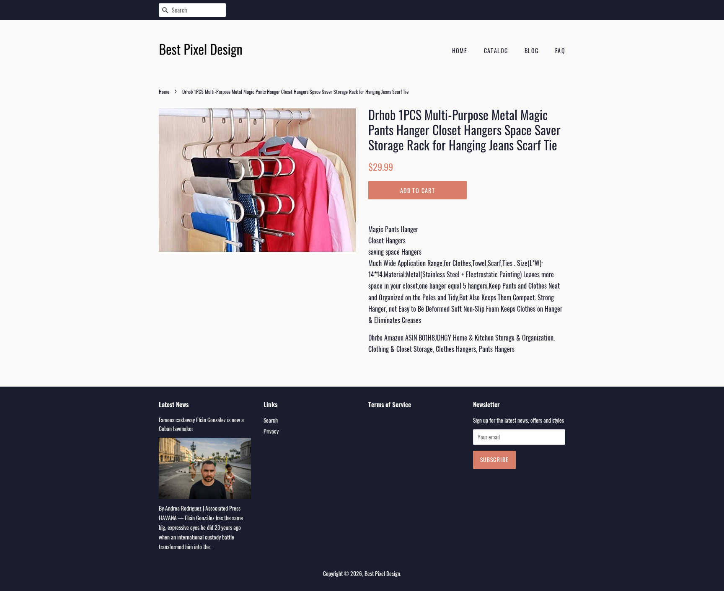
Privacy (271, 431)
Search (271, 420)
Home (460, 50)
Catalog (496, 50)
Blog (532, 50)
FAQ (560, 50)
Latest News (174, 404)
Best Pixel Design (382, 573)
